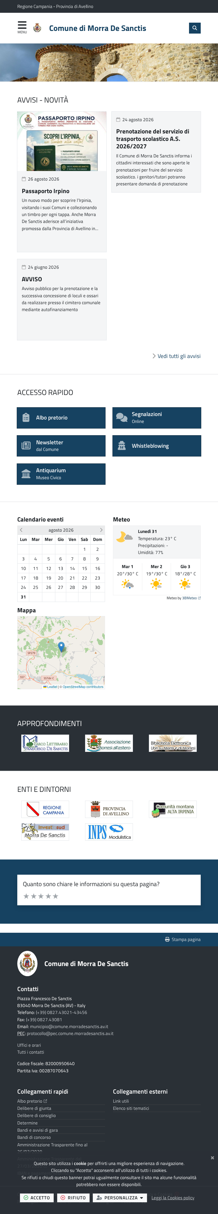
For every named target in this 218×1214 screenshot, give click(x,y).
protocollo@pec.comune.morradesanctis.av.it (70, 1033)
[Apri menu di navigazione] (22, 28)
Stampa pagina (186, 939)
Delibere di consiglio (36, 1115)
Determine (27, 1122)
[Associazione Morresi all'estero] (109, 743)
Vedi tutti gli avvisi (179, 356)
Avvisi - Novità (42, 99)
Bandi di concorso (34, 1137)
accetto (42, 1197)
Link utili (121, 1101)
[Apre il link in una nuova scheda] (45, 743)
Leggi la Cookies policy (173, 1197)
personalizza (125, 1197)
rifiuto (79, 1197)
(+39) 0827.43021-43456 (61, 1012)
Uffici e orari (29, 1045)
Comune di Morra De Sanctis (86, 963)
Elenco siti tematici (131, 1108)
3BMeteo (191, 598)
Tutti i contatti (30, 1052)
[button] (21, 530)
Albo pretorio (32, 1101)
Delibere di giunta (34, 1108)
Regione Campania (35, 6)
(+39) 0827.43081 (44, 1019)
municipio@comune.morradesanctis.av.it (69, 1026)
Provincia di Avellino (74, 6)
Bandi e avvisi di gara (37, 1130)
